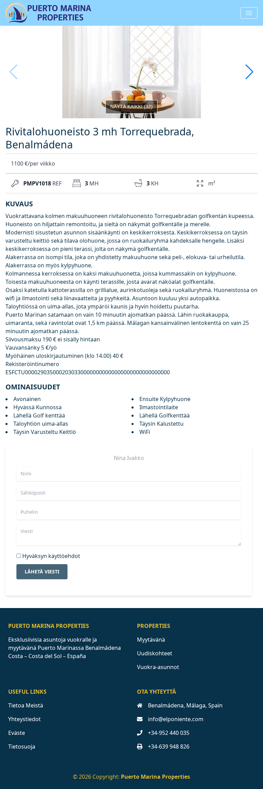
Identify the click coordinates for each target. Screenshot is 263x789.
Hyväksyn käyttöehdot (51, 556)
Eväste (16, 733)
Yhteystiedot (24, 719)
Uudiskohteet (154, 653)
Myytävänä (151, 639)
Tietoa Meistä (25, 705)
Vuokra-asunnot (158, 667)
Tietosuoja (21, 746)
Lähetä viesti (42, 571)
